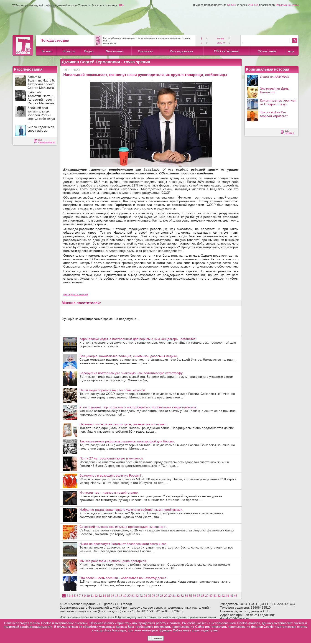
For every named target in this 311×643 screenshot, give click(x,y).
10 (88, 595)
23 (141, 595)
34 (186, 595)
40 (210, 595)
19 (124, 595)
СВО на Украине (226, 51)
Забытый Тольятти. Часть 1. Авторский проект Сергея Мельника (41, 97)
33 (182, 595)
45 (231, 595)
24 (145, 595)
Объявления (267, 51)
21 (133, 595)
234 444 (253, 5)
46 (235, 595)
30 (169, 595)
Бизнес (47, 51)
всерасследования (46, 140)
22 (137, 595)
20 (128, 595)
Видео (89, 51)
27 (157, 595)
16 (112, 595)
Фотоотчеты (114, 51)
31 (174, 595)
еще (291, 51)
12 (96, 595)
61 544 (231, 5)
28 (161, 595)
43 (223, 595)
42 (219, 595)
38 (202, 595)
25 (149, 595)
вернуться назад (75, 294)
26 (153, 595)
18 (120, 595)
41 (215, 595)
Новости (68, 51)
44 (227, 595)
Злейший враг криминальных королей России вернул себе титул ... (41, 115)
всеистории (289, 131)
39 (206, 595)
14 (104, 595)
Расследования (181, 51)
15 (108, 595)
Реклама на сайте (287, 5)
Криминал (145, 51)
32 (178, 595)
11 (92, 595)
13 (100, 595)
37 (198, 595)
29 (165, 595)
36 (194, 595)
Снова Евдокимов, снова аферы (41, 128)
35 (190, 595)
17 (116, 595)
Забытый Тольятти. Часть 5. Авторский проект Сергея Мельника (41, 82)
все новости (109, 43)
